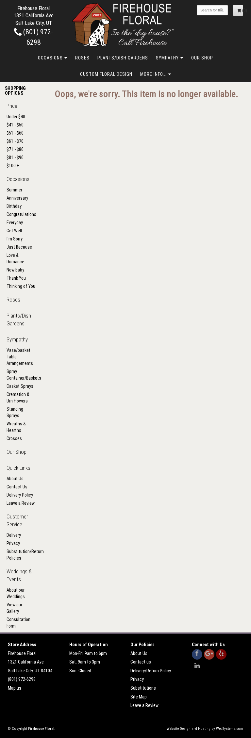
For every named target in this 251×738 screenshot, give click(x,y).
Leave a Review (21, 503)
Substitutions (143, 688)
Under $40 (16, 116)
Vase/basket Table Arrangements (20, 357)
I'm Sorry (15, 238)
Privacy (13, 543)
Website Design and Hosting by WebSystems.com (205, 729)
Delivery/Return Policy (150, 670)
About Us (15, 478)
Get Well (14, 230)
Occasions (50, 57)
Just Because (19, 247)
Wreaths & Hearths (16, 427)
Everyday (15, 222)
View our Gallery (14, 608)
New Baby (15, 269)
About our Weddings (16, 593)
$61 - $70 (15, 141)
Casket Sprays (20, 386)
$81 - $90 (15, 157)
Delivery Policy (20, 495)
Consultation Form (18, 623)
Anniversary (17, 198)
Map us (14, 688)
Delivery (14, 535)
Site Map (138, 696)
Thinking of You (21, 286)
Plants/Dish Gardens (122, 57)
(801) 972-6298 (22, 679)
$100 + (13, 165)
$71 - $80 (15, 149)
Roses (82, 57)
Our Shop (202, 57)
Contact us (140, 661)
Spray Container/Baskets (21, 375)
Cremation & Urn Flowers (18, 397)
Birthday (14, 206)
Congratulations (21, 214)
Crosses (14, 438)
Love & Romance (15, 258)
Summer (14, 189)
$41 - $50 (15, 124)
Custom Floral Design (106, 74)
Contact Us (17, 486)
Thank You (16, 278)
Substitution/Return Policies (21, 555)
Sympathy (167, 57)
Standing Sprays (15, 412)
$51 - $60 (15, 133)
